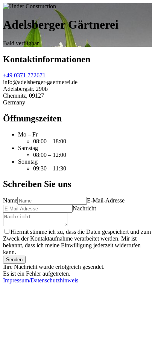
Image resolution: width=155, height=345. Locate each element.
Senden (14, 259)
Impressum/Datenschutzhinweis (40, 280)
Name (10, 200)
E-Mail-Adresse (106, 200)
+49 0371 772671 (24, 75)
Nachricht (84, 208)
